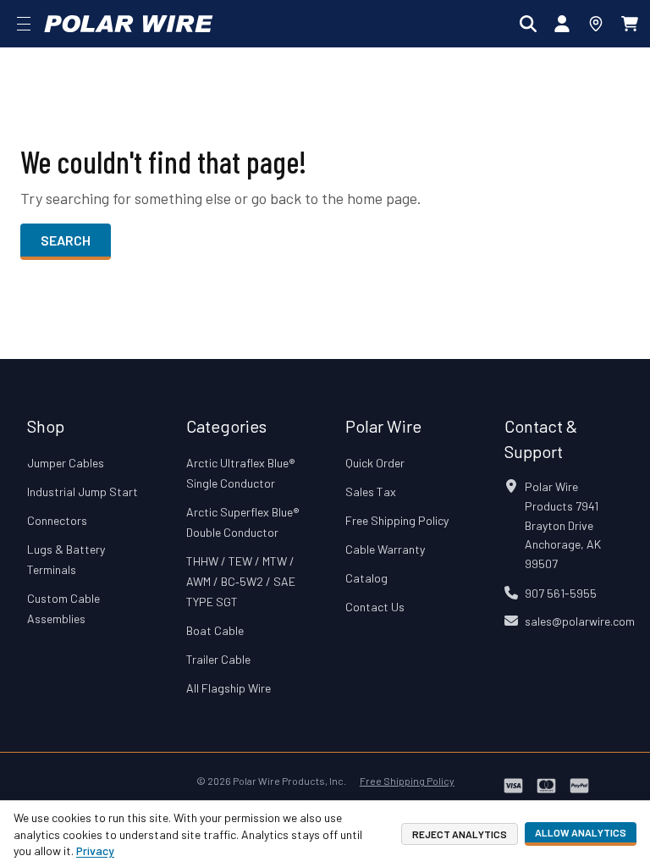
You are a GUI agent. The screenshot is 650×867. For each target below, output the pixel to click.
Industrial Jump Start (82, 491)
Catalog (366, 578)
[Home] (128, 24)
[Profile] (562, 23)
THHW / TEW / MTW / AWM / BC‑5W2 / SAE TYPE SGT (240, 581)
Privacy (95, 850)
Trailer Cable (218, 659)
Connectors (57, 520)
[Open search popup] (528, 23)
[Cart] (629, 23)
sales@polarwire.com (580, 621)
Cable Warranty (385, 549)
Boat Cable (215, 630)
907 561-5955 (561, 593)
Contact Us (375, 606)
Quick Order (375, 463)
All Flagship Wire (228, 688)
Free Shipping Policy (397, 520)
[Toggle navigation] (23, 23)
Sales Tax (370, 491)
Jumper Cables (65, 463)
